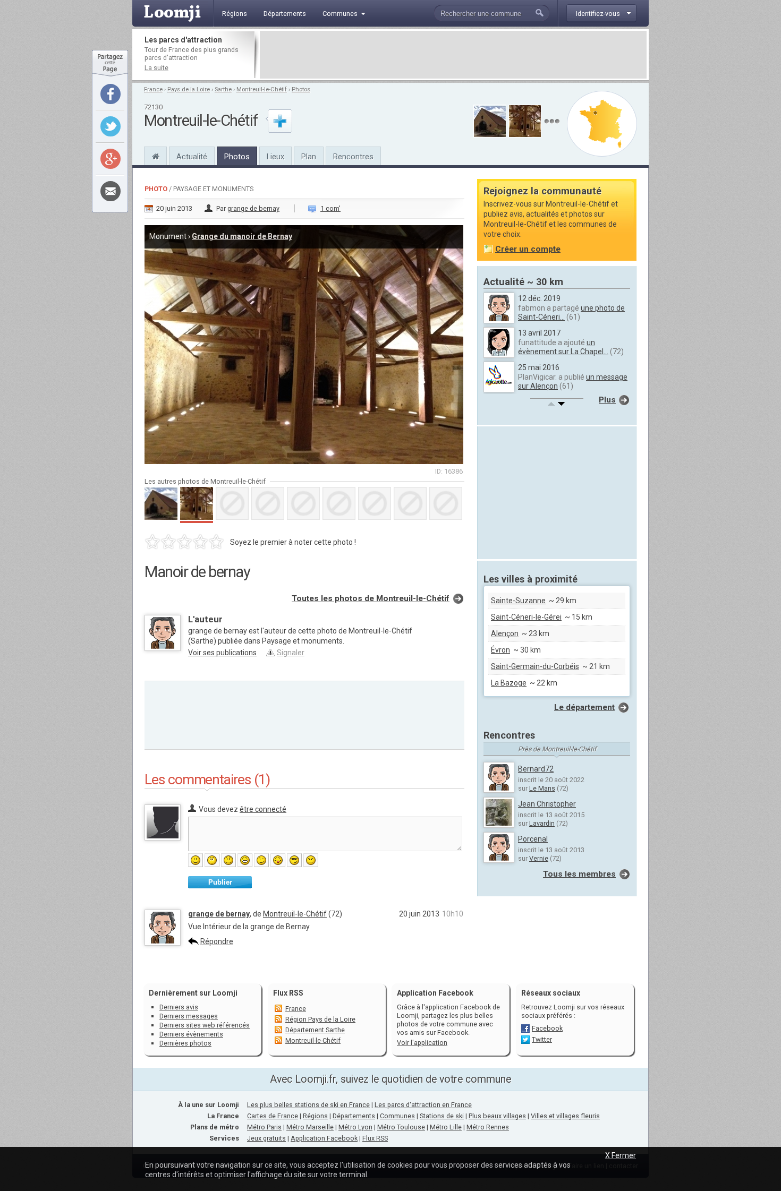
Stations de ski (442, 1116)
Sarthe (223, 89)
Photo (156, 189)
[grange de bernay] (163, 943)
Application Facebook (324, 1138)
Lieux (275, 156)
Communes (397, 1116)
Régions (315, 1116)
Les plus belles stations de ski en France (308, 1105)
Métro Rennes (487, 1127)
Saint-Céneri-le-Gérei (526, 617)
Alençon (505, 633)
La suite (156, 68)
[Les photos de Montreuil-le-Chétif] (551, 121)
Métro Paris (264, 1127)
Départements (354, 1116)
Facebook (547, 1028)
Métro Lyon (355, 1127)
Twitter (542, 1039)
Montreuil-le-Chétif (261, 89)
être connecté (263, 809)
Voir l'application (422, 1043)
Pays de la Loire (188, 89)
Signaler (290, 652)
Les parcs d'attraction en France (423, 1105)
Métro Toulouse (401, 1127)
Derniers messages (188, 1016)
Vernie (538, 858)
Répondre (216, 941)
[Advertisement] (453, 55)
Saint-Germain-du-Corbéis (535, 666)
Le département (584, 707)
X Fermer (620, 1155)
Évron (500, 650)
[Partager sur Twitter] (110, 126)
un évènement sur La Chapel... (563, 347)
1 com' (330, 208)
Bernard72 (536, 769)
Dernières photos (185, 1043)
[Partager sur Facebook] (110, 94)
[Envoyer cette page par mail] (110, 191)
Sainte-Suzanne (518, 600)
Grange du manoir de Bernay (242, 236)
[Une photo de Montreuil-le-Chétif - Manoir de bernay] (304, 341)
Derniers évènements (191, 1034)
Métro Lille (446, 1127)
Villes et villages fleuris (565, 1116)
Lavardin (542, 823)
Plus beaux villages (497, 1116)
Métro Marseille (310, 1127)
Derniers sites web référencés (204, 1025)
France (153, 89)
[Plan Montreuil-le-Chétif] (602, 124)
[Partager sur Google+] (110, 159)
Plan (308, 156)
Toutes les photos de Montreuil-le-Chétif (370, 598)
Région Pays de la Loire (320, 1019)
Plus (607, 400)
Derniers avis (178, 1007)
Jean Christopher (547, 804)
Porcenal (533, 839)
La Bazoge (509, 683)
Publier (220, 882)
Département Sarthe (315, 1030)
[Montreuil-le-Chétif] (155, 155)
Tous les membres (579, 874)
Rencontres (353, 156)
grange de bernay (253, 208)
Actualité (191, 156)
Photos (301, 89)
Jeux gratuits (266, 1138)
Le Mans (542, 788)
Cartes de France (272, 1116)
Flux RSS (288, 993)
